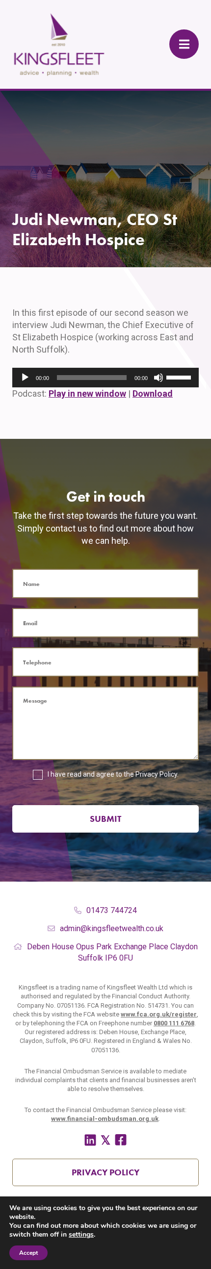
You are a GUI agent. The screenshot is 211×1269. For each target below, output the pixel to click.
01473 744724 (111, 910)
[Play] (25, 377)
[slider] (180, 376)
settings (81, 1234)
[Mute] (158, 377)
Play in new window (87, 393)
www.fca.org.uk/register (159, 1014)
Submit (105, 818)
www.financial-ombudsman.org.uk (104, 1118)
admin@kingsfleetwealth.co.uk (111, 928)
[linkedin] (90, 1140)
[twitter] (105, 1140)
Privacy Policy (156, 774)
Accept (28, 1253)
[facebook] (120, 1140)
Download (152, 393)
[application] (105, 377)
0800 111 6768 (174, 1023)
